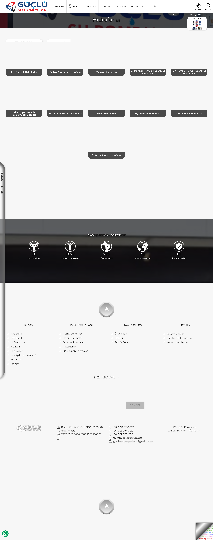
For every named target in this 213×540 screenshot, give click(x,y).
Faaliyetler (16, 350)
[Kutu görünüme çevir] (171, 35)
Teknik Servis (122, 342)
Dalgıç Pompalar (72, 337)
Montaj (119, 337)
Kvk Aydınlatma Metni (23, 355)
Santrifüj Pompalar (73, 342)
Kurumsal (16, 337)
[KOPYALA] (58, 437)
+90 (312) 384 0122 (122, 430)
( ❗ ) (142, 463)
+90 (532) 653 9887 (123, 427)
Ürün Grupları (18, 342)
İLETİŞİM (152, 6)
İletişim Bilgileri (175, 333)
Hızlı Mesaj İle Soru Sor (179, 337)
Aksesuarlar (69, 346)
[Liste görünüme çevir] (178, 35)
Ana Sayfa (16, 333)
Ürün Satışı (121, 333)
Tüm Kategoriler (72, 333)
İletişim (15, 363)
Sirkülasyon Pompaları (75, 350)
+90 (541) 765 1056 (122, 434)
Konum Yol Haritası (177, 342)
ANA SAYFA (59, 6)
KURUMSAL (122, 6)
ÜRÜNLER (90, 6)
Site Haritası (17, 359)
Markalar (16, 346)
